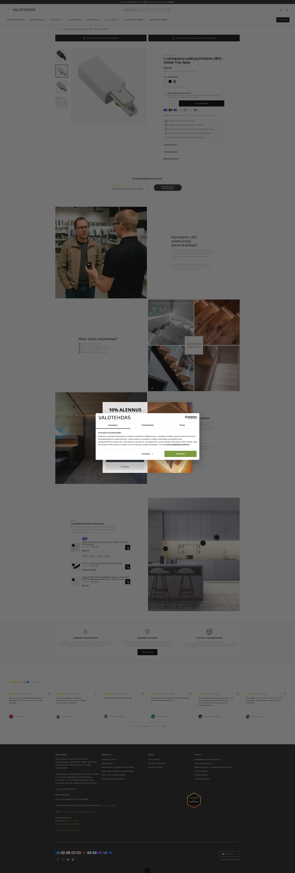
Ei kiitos (125, 466)
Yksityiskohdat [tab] (147, 425)
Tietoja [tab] (182, 425)
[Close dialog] (190, 403)
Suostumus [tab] (113, 425)
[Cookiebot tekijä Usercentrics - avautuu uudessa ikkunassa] (187, 417)
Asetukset (146, 454)
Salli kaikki (180, 454)
